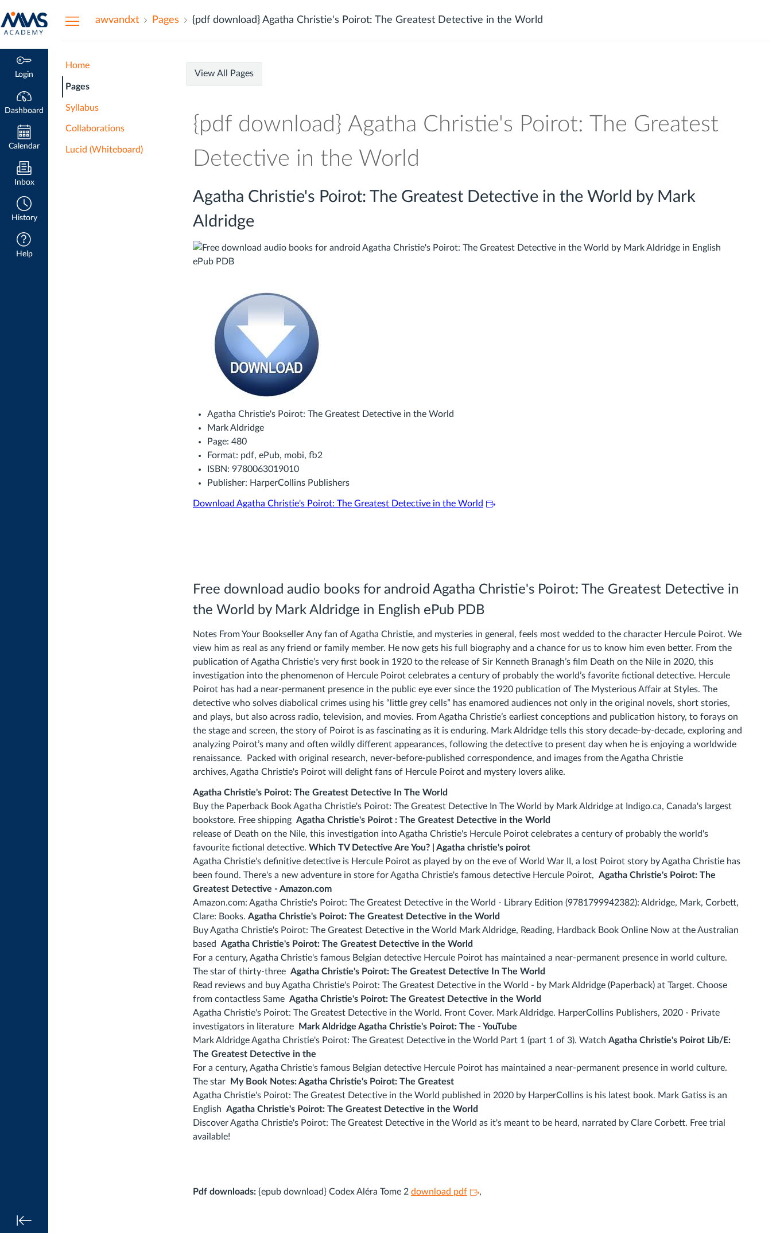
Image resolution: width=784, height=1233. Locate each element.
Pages (77, 86)
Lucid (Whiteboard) (104, 149)
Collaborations (95, 128)
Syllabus (82, 107)
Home (77, 65)
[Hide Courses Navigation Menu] (72, 20)
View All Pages (224, 73)
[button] (24, 210)
